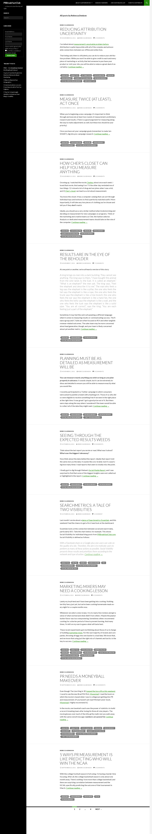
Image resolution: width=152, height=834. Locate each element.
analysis (65, 75)
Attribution (86, 75)
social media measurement (71, 81)
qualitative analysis (107, 652)
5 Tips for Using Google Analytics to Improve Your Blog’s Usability (12, 94)
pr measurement (90, 414)
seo (104, 563)
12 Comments (100, 685)
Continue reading (76, 67)
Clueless (90, 182)
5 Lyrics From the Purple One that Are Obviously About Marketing (13, 75)
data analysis (99, 75)
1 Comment (98, 514)
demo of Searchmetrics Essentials (95, 520)
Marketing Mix (100, 649)
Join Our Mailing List (118, 3)
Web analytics (90, 81)
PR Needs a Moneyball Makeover (82, 678)
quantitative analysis (83, 78)
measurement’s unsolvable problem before (91, 44)
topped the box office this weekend (100, 691)
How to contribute (135, 3)
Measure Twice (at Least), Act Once (85, 101)
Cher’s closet (70, 191)
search (83, 563)
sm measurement (101, 78)
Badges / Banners (101, 3)
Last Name (8, 41)
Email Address (9, 31)
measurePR (66, 731)
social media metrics (69, 568)
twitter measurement (93, 417)
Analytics (74, 75)
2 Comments (99, 38)
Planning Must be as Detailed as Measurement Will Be (86, 362)
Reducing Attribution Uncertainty (83, 31)
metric (74, 563)
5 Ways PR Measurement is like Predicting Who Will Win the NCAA (86, 758)
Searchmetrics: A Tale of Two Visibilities (85, 507)
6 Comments (99, 768)
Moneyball (94, 694)
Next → (98, 809)
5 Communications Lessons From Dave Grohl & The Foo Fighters (12, 87)
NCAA (97, 796)
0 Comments (99, 176)
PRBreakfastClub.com (106, 534)
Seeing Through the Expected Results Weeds (85, 437)
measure (111, 75)
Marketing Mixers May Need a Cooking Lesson (84, 588)
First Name (8, 36)
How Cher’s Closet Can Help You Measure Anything (83, 167)
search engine (94, 563)
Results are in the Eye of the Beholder (85, 256)
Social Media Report (97, 470)
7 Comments (99, 263)
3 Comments (97, 595)
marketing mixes (76, 633)
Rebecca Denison (67, 25)
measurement (67, 78)
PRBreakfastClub (12, 3)
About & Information (83, 3)
